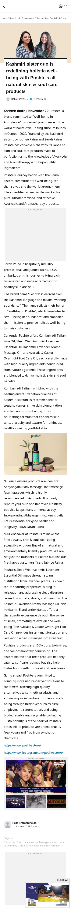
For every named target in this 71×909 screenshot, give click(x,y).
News (11, 18)
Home (4, 18)
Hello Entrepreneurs (25, 18)
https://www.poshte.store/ (22, 745)
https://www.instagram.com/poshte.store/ (33, 752)
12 (61, 6)
